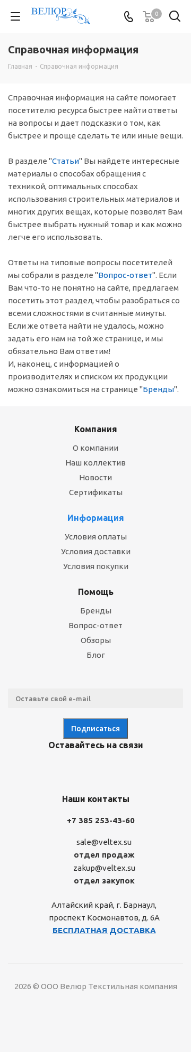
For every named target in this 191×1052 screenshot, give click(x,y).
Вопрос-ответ (125, 275)
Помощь (96, 592)
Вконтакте (53, 769)
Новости (95, 477)
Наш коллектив (95, 462)
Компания (95, 429)
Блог (95, 654)
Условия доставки (96, 551)
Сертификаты (96, 492)
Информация (95, 518)
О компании (95, 447)
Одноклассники (106, 769)
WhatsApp (132, 769)
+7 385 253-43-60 (101, 820)
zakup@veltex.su (104, 867)
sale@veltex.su (104, 841)
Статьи (65, 160)
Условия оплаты (96, 536)
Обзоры (96, 640)
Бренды (158, 389)
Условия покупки (95, 566)
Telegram (79, 769)
